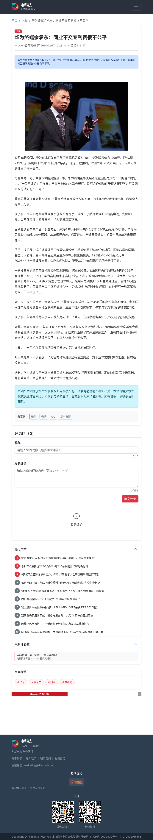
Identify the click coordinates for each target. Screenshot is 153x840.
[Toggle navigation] (136, 6)
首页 (15, 20)
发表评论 (20, 463)
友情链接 (60, 758)
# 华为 (20, 682)
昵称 (18, 443)
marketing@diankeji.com (39, 765)
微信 (33, 416)
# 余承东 (36, 682)
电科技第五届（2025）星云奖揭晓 (37, 656)
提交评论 (130, 499)
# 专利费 (67, 682)
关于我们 (17, 758)
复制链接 (65, 416)
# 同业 (51, 682)
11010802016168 (130, 836)
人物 (25, 20)
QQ (53, 416)
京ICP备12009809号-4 (104, 836)
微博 (43, 416)
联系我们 (45, 758)
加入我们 (31, 758)
